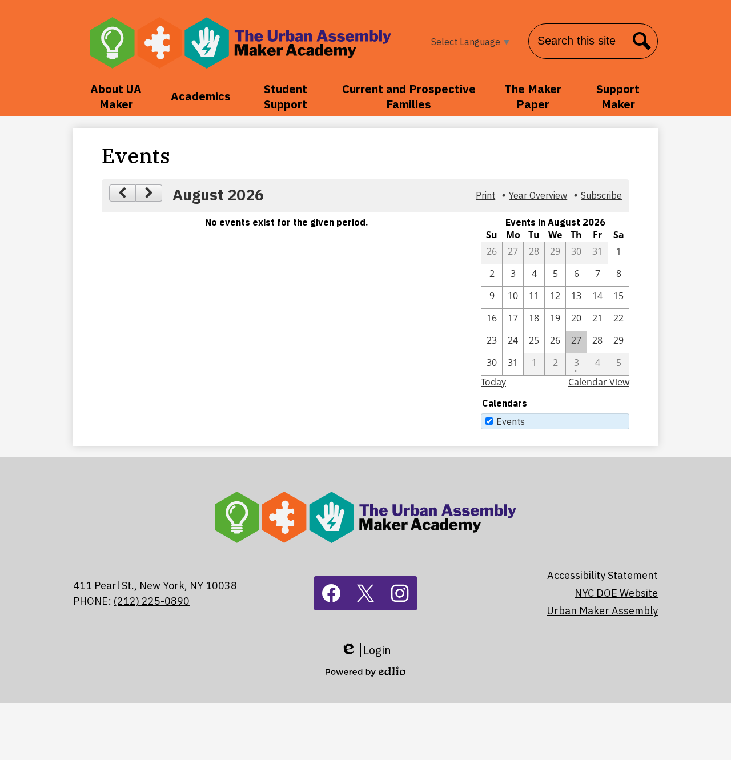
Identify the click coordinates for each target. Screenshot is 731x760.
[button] (116, 96)
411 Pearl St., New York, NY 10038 (155, 585)
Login (365, 650)
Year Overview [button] (538, 195)
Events (510, 421)
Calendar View (598, 382)
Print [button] (485, 195)
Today (493, 382)
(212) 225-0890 (152, 601)
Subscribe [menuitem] (601, 195)
